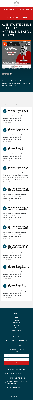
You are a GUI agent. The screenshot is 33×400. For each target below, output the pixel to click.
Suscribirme (16, 363)
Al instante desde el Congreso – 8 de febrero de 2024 (18, 130)
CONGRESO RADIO (6, 68)
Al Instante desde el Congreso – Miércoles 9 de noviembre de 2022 (18, 247)
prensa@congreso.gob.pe (14, 373)
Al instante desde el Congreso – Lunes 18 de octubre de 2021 (18, 168)
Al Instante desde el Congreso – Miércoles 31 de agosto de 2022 (18, 267)
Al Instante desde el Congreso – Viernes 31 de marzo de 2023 (18, 227)
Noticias (16, 320)
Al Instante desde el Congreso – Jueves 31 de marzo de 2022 (18, 208)
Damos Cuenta (16, 330)
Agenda (16, 325)
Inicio (16, 317)
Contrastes (16, 322)
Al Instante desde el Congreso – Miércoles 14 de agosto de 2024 (18, 189)
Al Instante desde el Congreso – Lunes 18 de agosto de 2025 (18, 286)
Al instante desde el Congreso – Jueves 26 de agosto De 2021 (18, 111)
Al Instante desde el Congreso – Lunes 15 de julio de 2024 (18, 149)
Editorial (16, 328)
